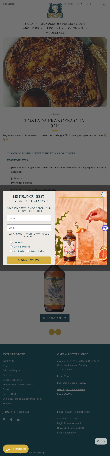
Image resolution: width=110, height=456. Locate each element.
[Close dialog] (104, 194)
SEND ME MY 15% (28, 260)
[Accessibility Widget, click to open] (105, 228)
